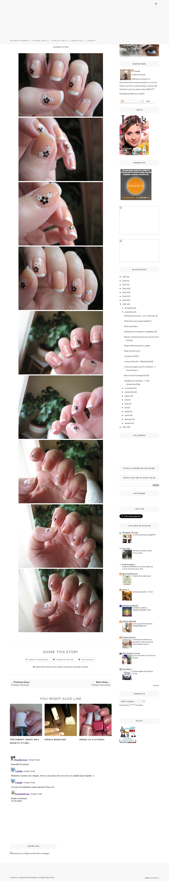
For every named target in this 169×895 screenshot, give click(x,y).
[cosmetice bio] (135, 200)
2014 (124, 296)
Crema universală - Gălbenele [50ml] (138, 361)
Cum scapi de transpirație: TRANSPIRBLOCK (142, 625)
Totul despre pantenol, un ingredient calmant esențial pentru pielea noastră (142, 641)
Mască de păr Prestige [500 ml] (136, 375)
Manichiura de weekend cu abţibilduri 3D (140, 331)
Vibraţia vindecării (130, 605)
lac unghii (58, 667)
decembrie (129, 308)
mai (126, 407)
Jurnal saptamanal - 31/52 (142, 592)
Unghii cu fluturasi (91, 739)
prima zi (125, 589)
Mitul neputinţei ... (131, 326)
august (127, 396)
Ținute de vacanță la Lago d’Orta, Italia (142, 552)
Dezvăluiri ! (127, 669)
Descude (126, 548)
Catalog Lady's (59, 41)
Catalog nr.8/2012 (131, 356)
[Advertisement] (84, 18)
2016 (124, 288)
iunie (127, 404)
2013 (124, 300)
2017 (124, 284)
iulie (126, 400)
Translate (139, 705)
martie (127, 415)
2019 (124, 277)
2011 (124, 427)
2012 (124, 304)
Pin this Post (88, 660)
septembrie (129, 392)
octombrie (129, 388)
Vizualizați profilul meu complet (132, 93)
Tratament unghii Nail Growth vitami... (24, 741)
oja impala (77, 667)
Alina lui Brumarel (130, 574)
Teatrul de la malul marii (141, 576)
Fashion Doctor (129, 637)
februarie (128, 419)
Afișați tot (156, 685)
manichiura (67, 667)
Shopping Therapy (130, 532)
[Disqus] (61, 788)
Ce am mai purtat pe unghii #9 (144, 535)
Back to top (151, 878)
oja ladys (84, 667)
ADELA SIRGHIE (129, 621)
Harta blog (77, 41)
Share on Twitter (65, 660)
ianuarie (128, 423)
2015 (124, 292)
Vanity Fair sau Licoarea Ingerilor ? (138, 321)
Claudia (137, 71)
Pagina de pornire (19, 41)
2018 (124, 281)
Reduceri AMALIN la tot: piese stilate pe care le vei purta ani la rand (137, 567)
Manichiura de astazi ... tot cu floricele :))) (140, 316)
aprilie (127, 411)
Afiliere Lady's (40, 41)
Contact (91, 41)
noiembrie (129, 312)
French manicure (55, 739)
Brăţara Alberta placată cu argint (137, 345)
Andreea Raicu (128, 564)
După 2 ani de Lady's (132, 351)
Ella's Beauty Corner (131, 653)
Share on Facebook (38, 660)
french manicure (47, 667)
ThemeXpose (32, 877)
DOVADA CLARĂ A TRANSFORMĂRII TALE (141, 609)
